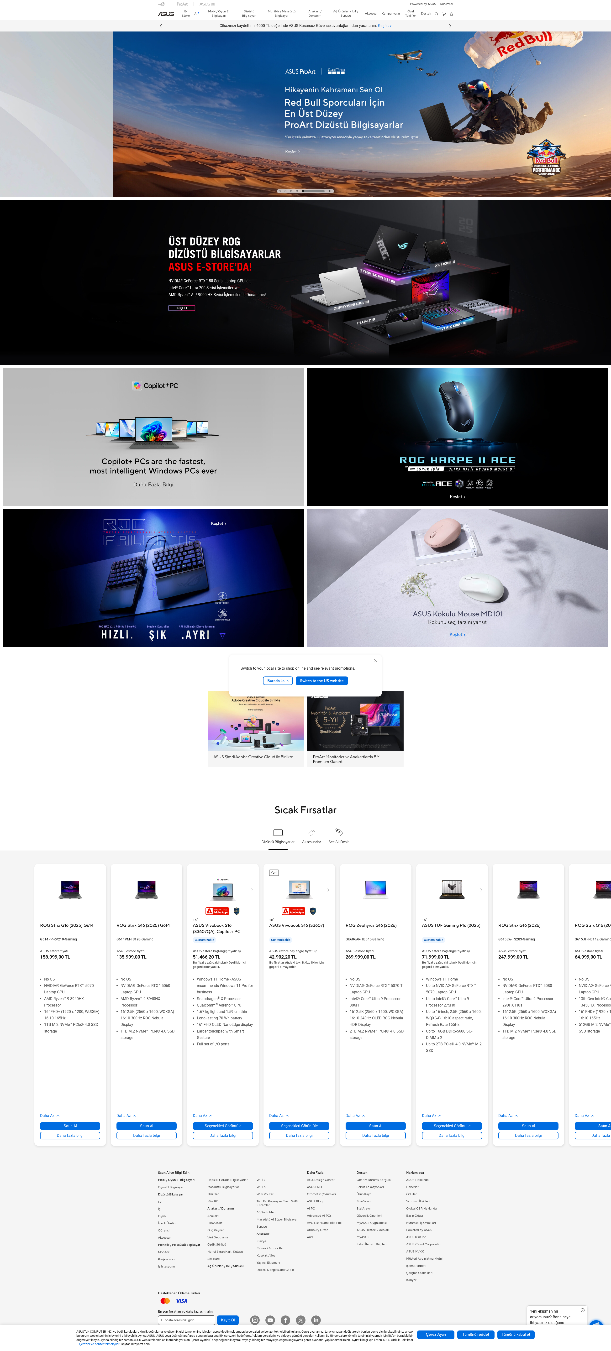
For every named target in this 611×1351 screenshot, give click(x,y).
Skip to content (161, 14)
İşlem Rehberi (416, 1266)
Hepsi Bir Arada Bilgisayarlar (227, 1180)
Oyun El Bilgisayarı (171, 1187)
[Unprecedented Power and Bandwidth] (457, 437)
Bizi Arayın (364, 1208)
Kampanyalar (391, 14)
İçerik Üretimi (167, 1223)
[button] (446, 4)
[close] (376, 660)
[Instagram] (255, 1320)
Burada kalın (278, 680)
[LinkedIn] (316, 1320)
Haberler (412, 1187)
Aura (310, 1237)
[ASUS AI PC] (153, 437)
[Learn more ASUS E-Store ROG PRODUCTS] (305, 363)
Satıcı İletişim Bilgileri (371, 1244)
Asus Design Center (321, 1180)
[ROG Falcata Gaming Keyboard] (153, 578)
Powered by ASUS (423, 4)
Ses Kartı (213, 1259)
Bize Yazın (363, 1201)
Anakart (213, 1216)
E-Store (186, 14)
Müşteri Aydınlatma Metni (424, 1259)
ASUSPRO (314, 1187)
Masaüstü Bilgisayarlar (223, 1187)
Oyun (162, 1216)
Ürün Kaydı (364, 1194)
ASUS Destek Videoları (373, 1230)
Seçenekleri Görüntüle (223, 1126)
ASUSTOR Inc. (416, 1237)
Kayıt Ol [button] (228, 1320)
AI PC (311, 1208)
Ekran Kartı (215, 1223)
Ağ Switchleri (266, 1212)
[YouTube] (270, 1320)
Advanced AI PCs (319, 1216)
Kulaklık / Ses (266, 1255)
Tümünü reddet (476, 1334)
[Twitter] (301, 1320)
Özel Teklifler (410, 14)
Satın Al (70, 1126)
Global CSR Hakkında (421, 1208)
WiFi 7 (261, 1180)
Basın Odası (414, 1216)
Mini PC (212, 1201)
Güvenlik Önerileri (369, 1216)
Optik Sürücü (216, 1245)
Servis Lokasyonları (370, 1187)
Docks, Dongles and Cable (275, 1270)
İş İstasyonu (166, 1266)
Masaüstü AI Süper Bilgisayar (277, 1219)
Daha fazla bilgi (70, 1135)
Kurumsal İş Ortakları (421, 1223)
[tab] (290, 191)
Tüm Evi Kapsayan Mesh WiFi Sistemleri (277, 1203)
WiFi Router (265, 1194)
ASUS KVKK (415, 1251)
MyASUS (363, 1237)
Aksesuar (164, 1238)
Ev (160, 1202)
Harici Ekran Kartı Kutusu (225, 1252)
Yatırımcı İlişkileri (418, 1201)
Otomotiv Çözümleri (321, 1194)
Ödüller (411, 1194)
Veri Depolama (217, 1237)
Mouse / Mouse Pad (270, 1248)
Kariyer (411, 1280)
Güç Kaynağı (216, 1230)
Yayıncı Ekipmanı (268, 1263)
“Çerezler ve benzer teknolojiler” (99, 1344)
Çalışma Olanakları (419, 1273)
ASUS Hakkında (417, 1180)
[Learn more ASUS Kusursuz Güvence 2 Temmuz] (305, 195)
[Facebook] (285, 1320)
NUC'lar (213, 1194)
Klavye (261, 1241)
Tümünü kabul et (516, 1334)
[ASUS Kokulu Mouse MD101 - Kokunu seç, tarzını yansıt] (457, 578)
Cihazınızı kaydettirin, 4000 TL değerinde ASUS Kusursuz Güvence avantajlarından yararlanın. (304, 25)
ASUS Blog (315, 1201)
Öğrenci (163, 1230)
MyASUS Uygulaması (372, 1223)
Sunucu (262, 1227)
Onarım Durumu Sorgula (374, 1180)
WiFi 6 (261, 1187)
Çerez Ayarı (436, 1334)
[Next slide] (450, 26)
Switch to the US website (322, 680)
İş (159, 1209)
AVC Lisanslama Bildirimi (324, 1223)
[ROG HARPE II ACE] (457, 385)
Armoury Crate (317, 1230)
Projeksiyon (166, 1259)
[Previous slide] (161, 26)
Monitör (163, 1252)
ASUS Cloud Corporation (424, 1244)
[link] (166, 14)
